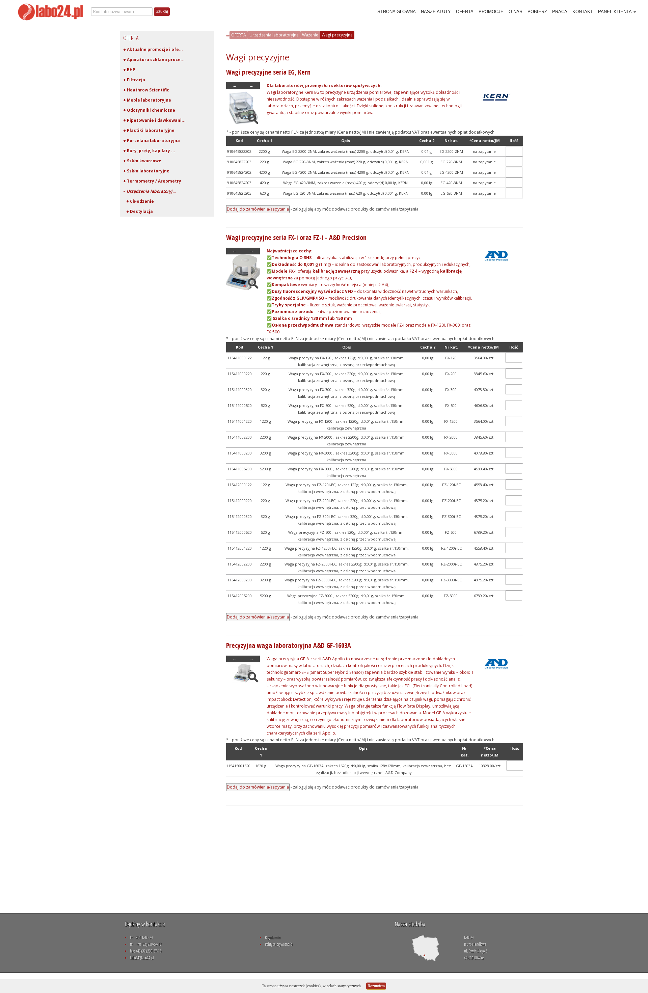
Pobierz (537, 11)
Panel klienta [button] (615, 11)
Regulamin (272, 937)
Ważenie (310, 35)
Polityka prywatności (279, 944)
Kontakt (582, 11)
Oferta (465, 11)
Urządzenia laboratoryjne (274, 35)
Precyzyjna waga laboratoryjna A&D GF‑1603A (288, 645)
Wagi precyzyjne (337, 35)
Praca (559, 11)
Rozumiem (376, 986)
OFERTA (238, 35)
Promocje (491, 11)
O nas (515, 11)
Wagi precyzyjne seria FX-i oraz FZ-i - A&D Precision (296, 237)
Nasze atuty (436, 11)
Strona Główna (396, 11)
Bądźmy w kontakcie (145, 923)
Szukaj (162, 11)
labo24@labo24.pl (142, 958)
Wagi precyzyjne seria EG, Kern (268, 72)
